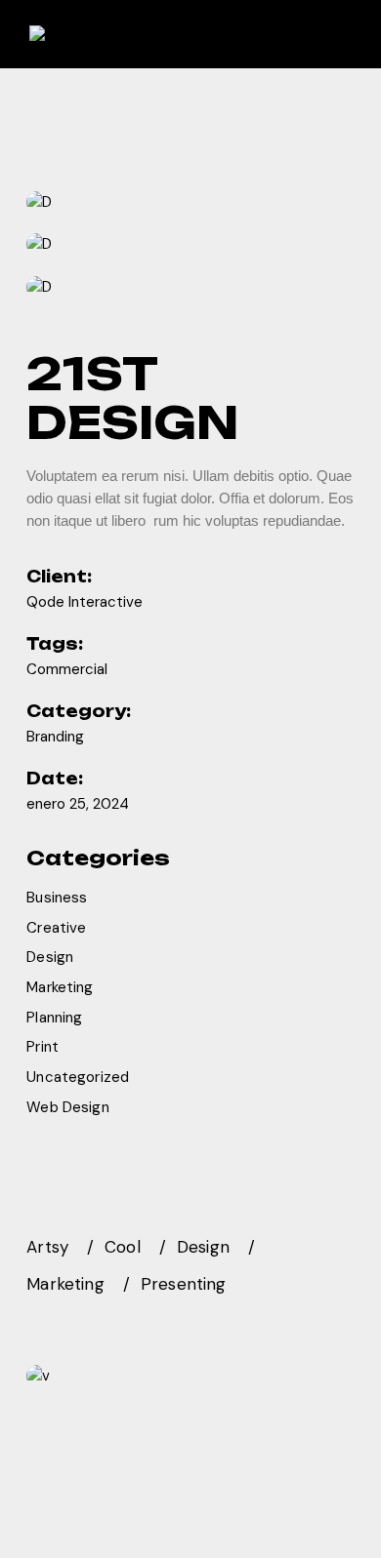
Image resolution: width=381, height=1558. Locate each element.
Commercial (66, 669)
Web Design (67, 1107)
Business (56, 897)
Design (49, 957)
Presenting (184, 1284)
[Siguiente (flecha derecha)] (347, 779)
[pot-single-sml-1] (190, 202)
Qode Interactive (84, 602)
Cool (123, 1247)
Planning (54, 1017)
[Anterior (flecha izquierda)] (34, 779)
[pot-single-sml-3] (190, 287)
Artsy (47, 1247)
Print (42, 1047)
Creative (56, 928)
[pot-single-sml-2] (190, 245)
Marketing (59, 987)
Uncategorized (77, 1077)
